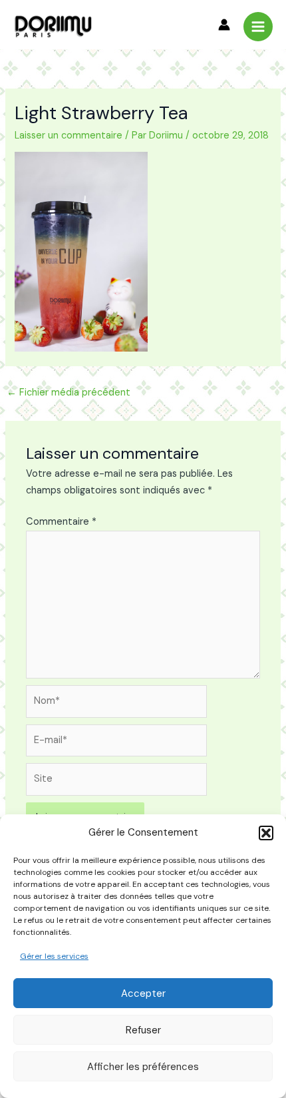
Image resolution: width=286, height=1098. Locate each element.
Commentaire (61, 521)
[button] (266, 833)
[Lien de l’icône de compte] (224, 25)
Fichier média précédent (68, 392)
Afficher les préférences (143, 1066)
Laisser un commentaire (68, 135)
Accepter (143, 993)
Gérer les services (54, 956)
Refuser (143, 1030)
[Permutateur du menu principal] (258, 26)
